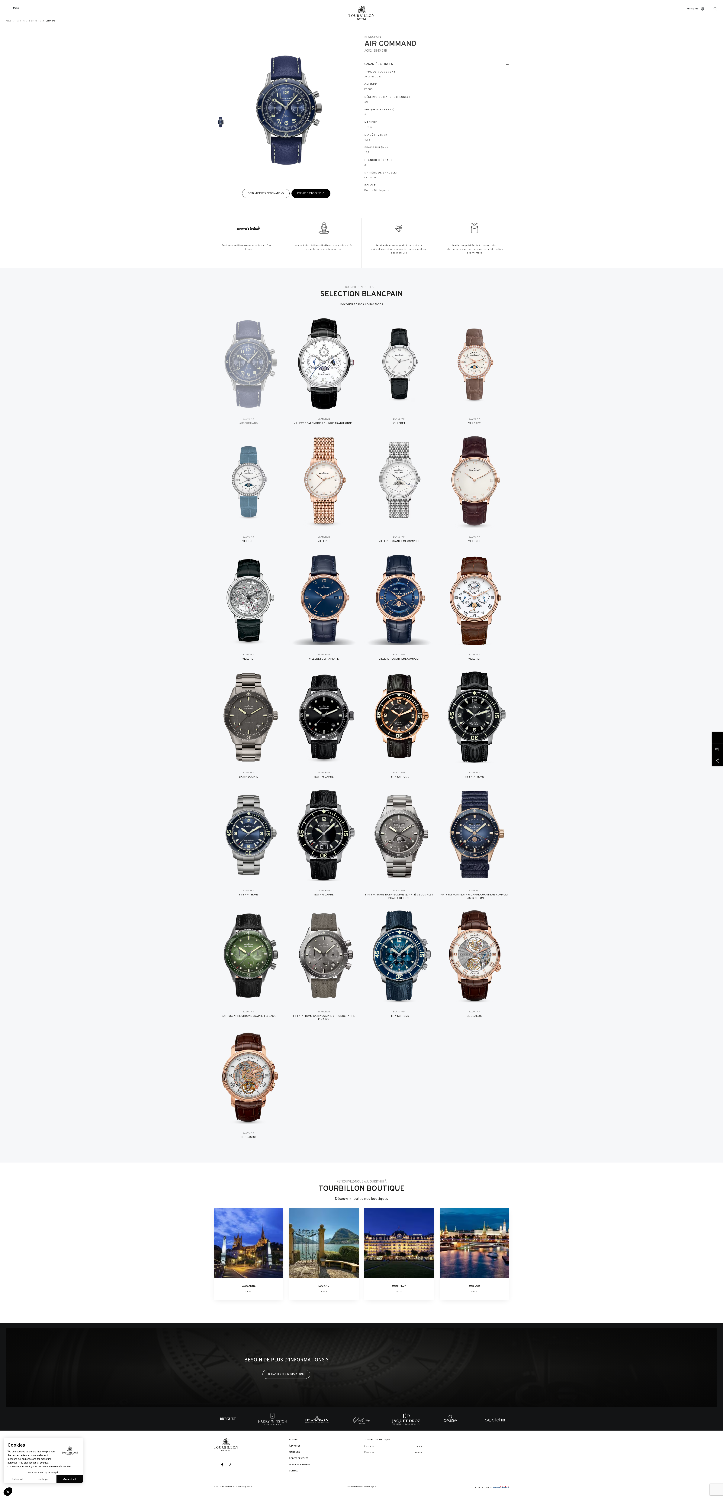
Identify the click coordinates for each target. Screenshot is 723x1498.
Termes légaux (370, 1487)
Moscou (419, 1452)
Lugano (419, 1446)
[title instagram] (230, 1465)
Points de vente (298, 1458)
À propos (294, 1446)
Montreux (369, 1452)
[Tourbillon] (361, 13)
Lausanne (369, 1446)
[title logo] (226, 1444)
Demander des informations (266, 193)
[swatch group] (501, 1488)
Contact (294, 1471)
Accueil (9, 21)
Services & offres (299, 1465)
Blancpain (34, 21)
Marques (21, 21)
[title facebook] (222, 1465)
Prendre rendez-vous (311, 193)
